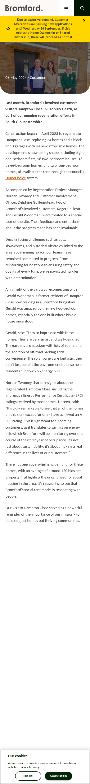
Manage (28, 776)
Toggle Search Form (82, 8)
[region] (45, 767)
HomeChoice (15, 178)
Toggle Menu (66, 8)
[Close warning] (84, 20)
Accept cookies (58, 776)
